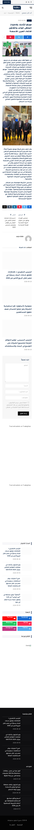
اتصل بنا (12, 825)
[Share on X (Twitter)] (19, 37)
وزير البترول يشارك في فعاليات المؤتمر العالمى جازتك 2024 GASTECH (12, 567)
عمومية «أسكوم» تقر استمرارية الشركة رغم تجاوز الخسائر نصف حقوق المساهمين (18, 309)
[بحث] (3, 8)
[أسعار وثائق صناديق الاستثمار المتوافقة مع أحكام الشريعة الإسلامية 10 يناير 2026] (27, 801)
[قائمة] (31, 8)
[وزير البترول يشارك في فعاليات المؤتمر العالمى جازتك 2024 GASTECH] (27, 567)
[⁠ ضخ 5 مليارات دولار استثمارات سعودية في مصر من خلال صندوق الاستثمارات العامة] (27, 581)
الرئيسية (11, 13)
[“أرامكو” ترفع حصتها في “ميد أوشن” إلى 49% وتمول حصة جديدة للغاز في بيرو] (27, 597)
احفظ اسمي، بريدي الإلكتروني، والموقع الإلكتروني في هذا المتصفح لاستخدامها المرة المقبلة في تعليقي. (17, 405)
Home (18, 13)
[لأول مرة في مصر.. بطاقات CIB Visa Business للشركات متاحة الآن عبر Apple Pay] (27, 773)
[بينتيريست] (10, 37)
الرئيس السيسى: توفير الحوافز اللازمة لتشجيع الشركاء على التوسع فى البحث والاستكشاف (18, 343)
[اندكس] (17, 8)
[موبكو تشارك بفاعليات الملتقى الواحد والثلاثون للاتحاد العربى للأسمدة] (17, 48)
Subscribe (7, 2)
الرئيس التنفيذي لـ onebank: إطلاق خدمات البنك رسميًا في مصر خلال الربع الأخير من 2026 (19, 275)
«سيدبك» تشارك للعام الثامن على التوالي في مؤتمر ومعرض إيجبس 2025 (10, 223)
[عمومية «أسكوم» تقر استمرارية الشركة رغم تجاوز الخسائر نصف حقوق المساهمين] (17, 294)
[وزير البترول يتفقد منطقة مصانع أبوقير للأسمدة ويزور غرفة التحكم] (27, 787)
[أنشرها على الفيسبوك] (28, 37)
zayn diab (19, 236)
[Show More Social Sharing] (4, 37)
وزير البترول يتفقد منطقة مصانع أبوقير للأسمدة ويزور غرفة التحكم (11, 787)
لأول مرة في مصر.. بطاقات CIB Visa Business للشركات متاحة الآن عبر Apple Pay (11, 773)
